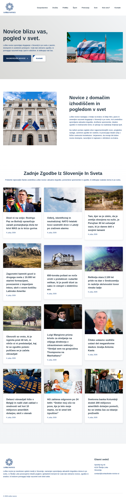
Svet (95, 8)
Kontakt (117, 8)
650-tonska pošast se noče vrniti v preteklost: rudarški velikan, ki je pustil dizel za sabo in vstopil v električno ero (62, 282)
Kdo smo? (106, 8)
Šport (75, 8)
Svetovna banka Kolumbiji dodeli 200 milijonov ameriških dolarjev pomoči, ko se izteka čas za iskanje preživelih (103, 406)
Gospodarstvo (42, 8)
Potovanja (85, 8)
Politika (65, 8)
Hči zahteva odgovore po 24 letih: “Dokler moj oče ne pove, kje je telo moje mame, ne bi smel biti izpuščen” (62, 406)
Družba (55, 8)
